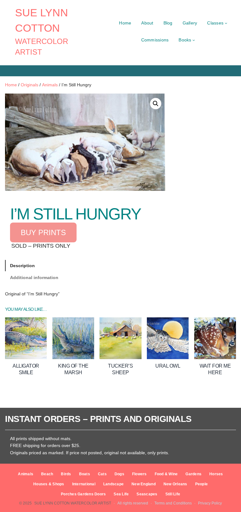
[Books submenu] (193, 40)
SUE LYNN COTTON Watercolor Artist (72, 503)
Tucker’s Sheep (120, 369)
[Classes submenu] (226, 23)
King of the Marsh (73, 369)
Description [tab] (22, 265)
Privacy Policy (210, 503)
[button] (155, 103)
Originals (29, 84)
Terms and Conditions (173, 503)
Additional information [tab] (34, 277)
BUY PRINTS (43, 232)
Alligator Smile (26, 369)
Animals (50, 84)
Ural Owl (167, 366)
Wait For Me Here (215, 369)
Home (11, 84)
